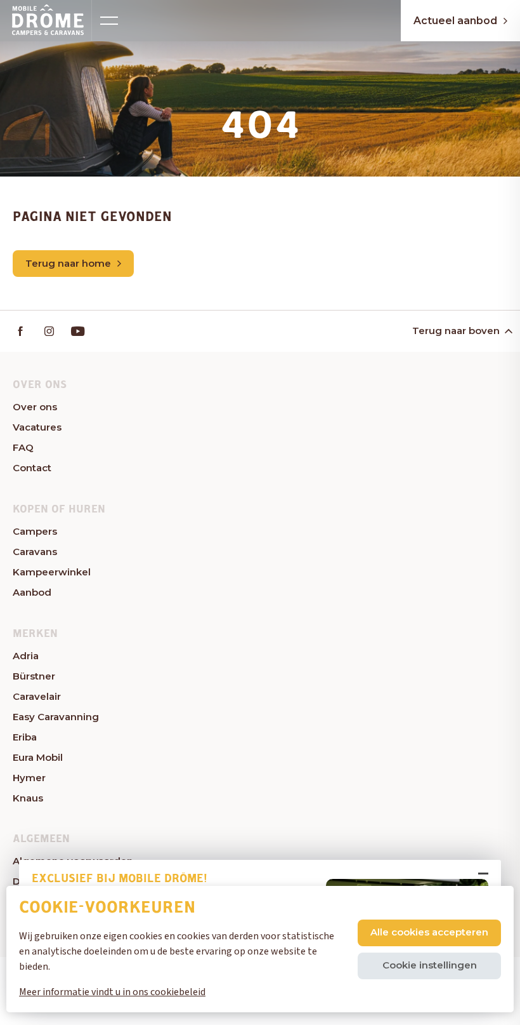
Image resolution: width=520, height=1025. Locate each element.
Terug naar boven (456, 331)
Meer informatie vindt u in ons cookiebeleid (112, 992)
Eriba (25, 737)
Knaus (28, 798)
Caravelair (37, 696)
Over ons (35, 407)
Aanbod (32, 592)
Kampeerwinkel (52, 572)
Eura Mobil (38, 757)
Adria (26, 656)
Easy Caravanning (56, 717)
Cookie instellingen (429, 965)
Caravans (35, 552)
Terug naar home (68, 263)
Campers (35, 531)
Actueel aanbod (455, 21)
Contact (32, 468)
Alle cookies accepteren (429, 932)
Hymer (29, 778)
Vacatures (37, 427)
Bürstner (34, 676)
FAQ (23, 447)
